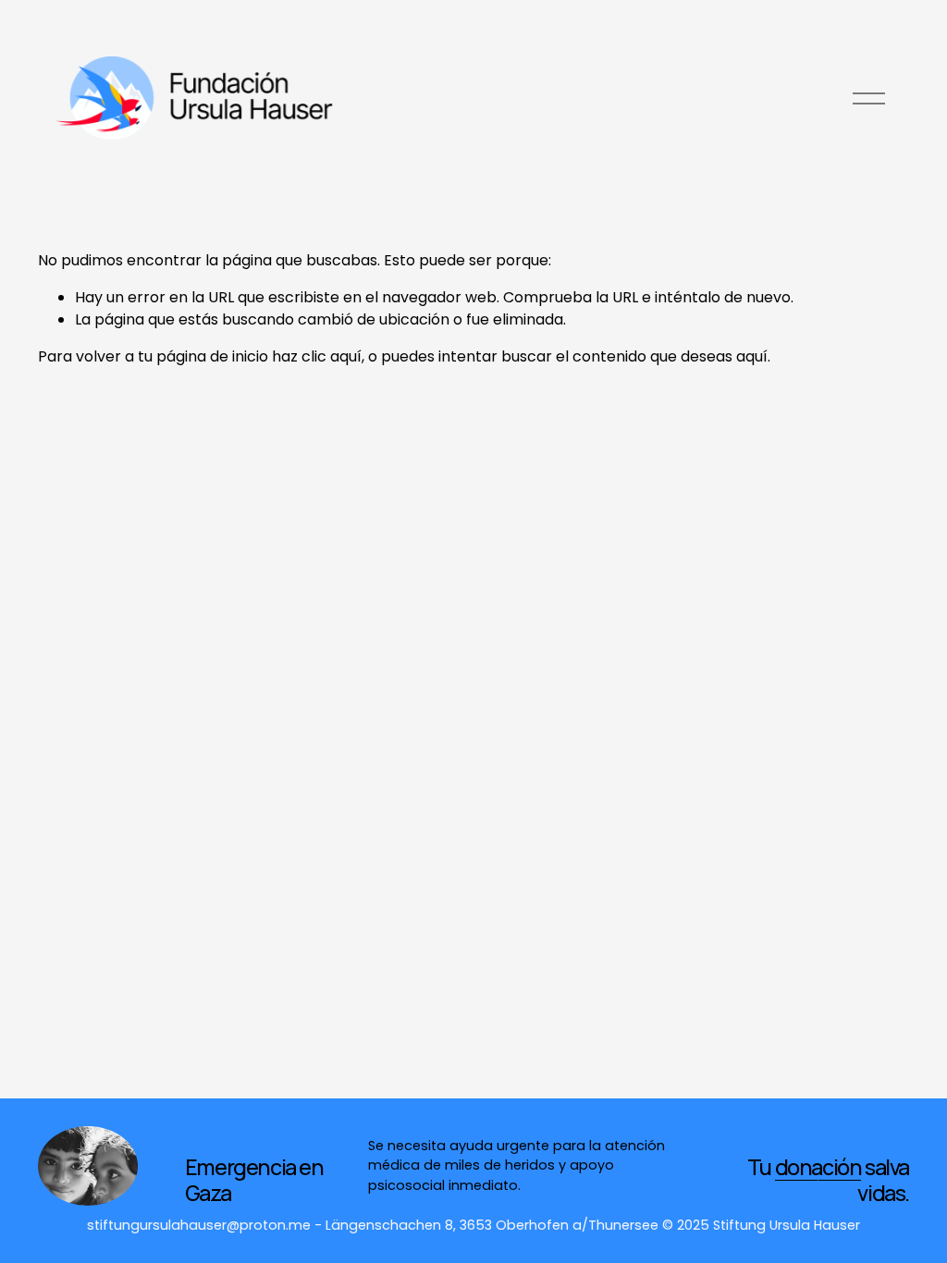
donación (818, 1167)
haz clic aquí (317, 356)
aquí (752, 356)
